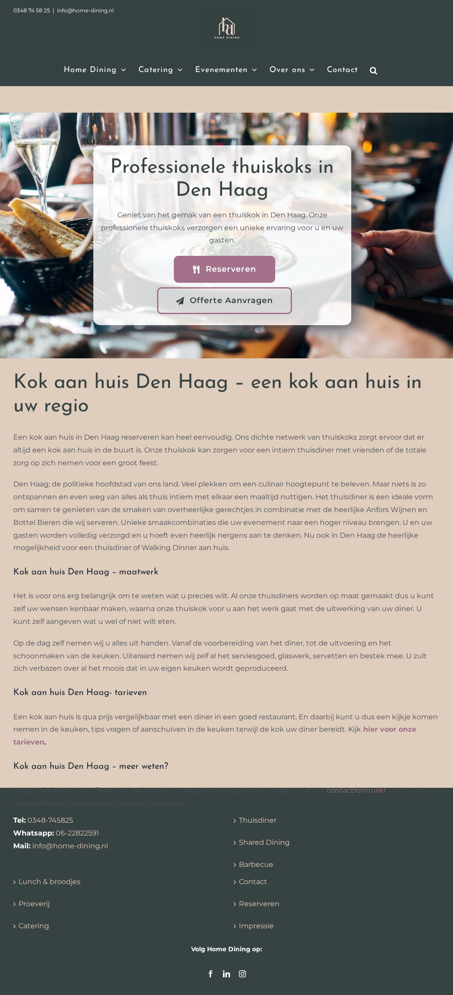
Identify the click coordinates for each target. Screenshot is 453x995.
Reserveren (259, 904)
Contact (253, 881)
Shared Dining (264, 842)
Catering (34, 926)
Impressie (256, 926)
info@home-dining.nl (70, 846)
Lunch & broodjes (50, 881)
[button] (374, 70)
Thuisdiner (257, 820)
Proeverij (34, 904)
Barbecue (256, 864)
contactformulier (356, 790)
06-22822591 (77, 833)
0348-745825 (50, 820)
